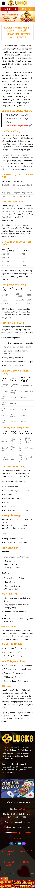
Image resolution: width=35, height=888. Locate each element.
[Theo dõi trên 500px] (19, 843)
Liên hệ (26, 862)
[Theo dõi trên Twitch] (24, 843)
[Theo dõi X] (15, 843)
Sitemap (17, 838)
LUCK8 (4, 747)
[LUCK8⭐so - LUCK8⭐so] (17, 3)
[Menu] (3, 3)
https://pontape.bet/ (17, 125)
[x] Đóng (3, 879)
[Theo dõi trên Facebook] (11, 843)
